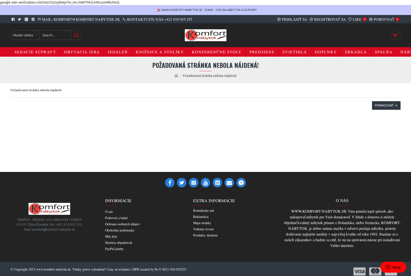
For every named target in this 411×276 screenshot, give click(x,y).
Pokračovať (384, 105)
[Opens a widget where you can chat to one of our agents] (393, 268)
